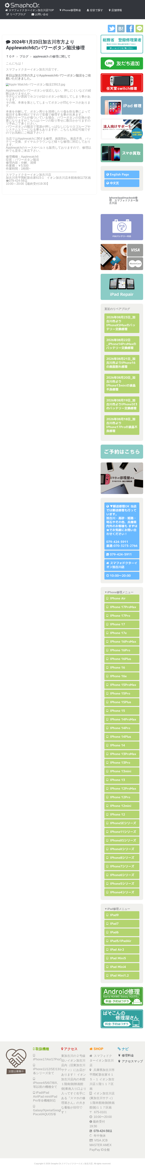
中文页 (114, 183)
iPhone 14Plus (120, 737)
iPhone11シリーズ (122, 832)
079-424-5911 (121, 554)
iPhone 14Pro (119, 728)
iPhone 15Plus (120, 702)
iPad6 (114, 932)
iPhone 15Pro (119, 693)
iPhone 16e (118, 676)
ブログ (24, 56)
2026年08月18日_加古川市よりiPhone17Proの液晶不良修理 (121, 425)
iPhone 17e (118, 633)
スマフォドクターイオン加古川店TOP (31, 10)
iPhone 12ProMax (122, 788)
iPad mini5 (117, 958)
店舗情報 (116, 10)
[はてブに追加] (121, 31)
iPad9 (114, 915)
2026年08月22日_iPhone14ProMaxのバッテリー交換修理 (121, 344)
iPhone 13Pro (119, 762)
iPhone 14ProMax (122, 719)
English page (119, 174)
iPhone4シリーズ (121, 892)
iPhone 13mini (120, 771)
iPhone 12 (117, 814)
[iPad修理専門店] (122, 287)
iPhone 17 (117, 624)
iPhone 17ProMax (122, 607)
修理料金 (127, 1055)
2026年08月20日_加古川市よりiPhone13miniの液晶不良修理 (121, 383)
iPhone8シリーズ (121, 858)
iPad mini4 (117, 967)
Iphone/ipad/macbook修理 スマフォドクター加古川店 (123, 200)
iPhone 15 (117, 711)
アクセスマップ (132, 1061)
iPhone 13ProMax (122, 754)
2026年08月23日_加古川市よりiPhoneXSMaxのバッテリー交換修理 (120, 323)
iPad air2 (116, 949)
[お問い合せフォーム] (122, 452)
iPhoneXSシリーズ (122, 840)
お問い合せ (41, 14)
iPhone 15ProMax (122, 685)
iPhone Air (117, 598)
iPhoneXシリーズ (121, 849)
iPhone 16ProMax (122, 641)
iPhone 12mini (120, 806)
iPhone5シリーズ (121, 883)
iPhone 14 (117, 745)
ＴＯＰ (10, 56)
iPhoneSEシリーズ (122, 823)
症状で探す (96, 10)
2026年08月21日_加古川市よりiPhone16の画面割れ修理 (120, 363)
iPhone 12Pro (119, 797)
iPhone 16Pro (119, 650)
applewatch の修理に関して (51, 56)
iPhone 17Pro (119, 616)
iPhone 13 (117, 780)
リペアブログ (18, 14)
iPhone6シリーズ (121, 875)
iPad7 (114, 924)
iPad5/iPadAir (120, 941)
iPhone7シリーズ (121, 866)
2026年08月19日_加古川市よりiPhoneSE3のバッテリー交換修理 (121, 404)
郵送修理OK (121, 506)
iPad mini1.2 (119, 975)
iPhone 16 (117, 667)
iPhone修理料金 (71, 10)
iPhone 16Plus (120, 659)
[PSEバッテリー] (122, 227)
